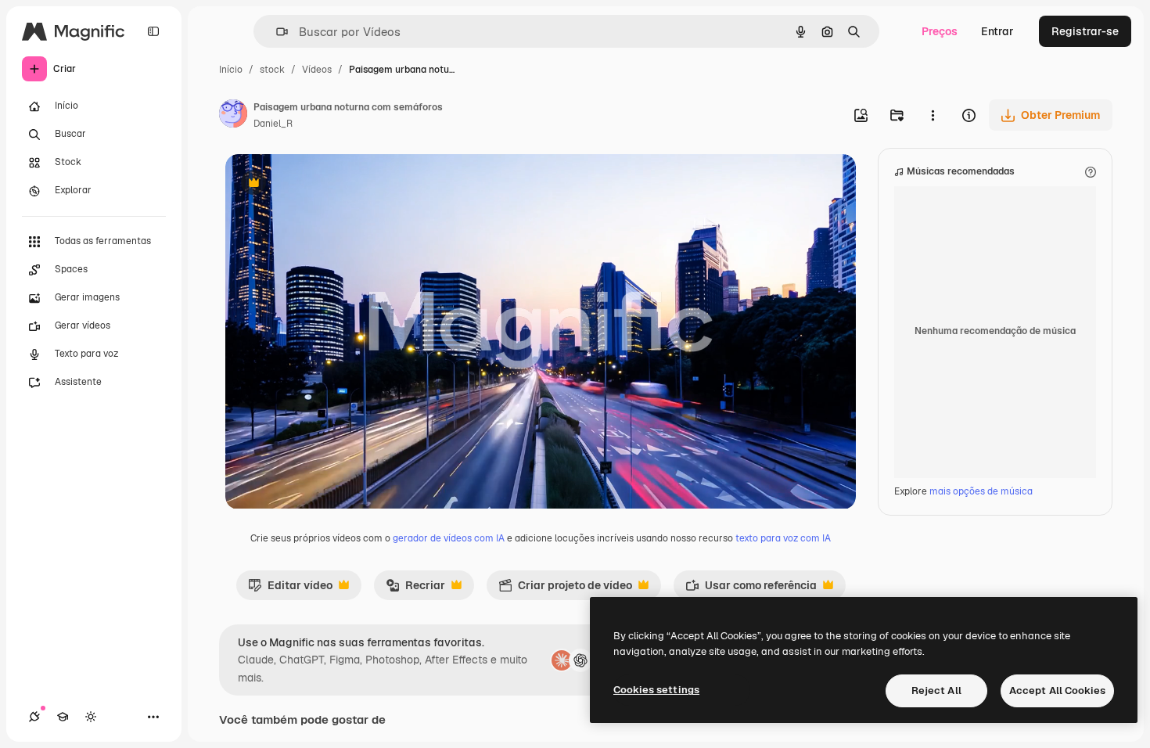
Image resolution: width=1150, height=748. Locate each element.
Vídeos (317, 69)
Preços (940, 31)
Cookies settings (656, 689)
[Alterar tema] (90, 716)
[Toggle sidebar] (153, 31)
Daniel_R (273, 123)
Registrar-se (1085, 31)
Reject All (936, 690)
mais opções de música (981, 491)
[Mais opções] (932, 115)
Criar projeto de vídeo (565, 589)
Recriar (415, 589)
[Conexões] (34, 716)
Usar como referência (751, 589)
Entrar (997, 31)
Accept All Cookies (1057, 690)
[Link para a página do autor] (233, 115)
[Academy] (62, 716)
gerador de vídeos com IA (449, 538)
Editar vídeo (290, 589)
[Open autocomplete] (275, 32)
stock (272, 69)
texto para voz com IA (783, 538)
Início (231, 69)
